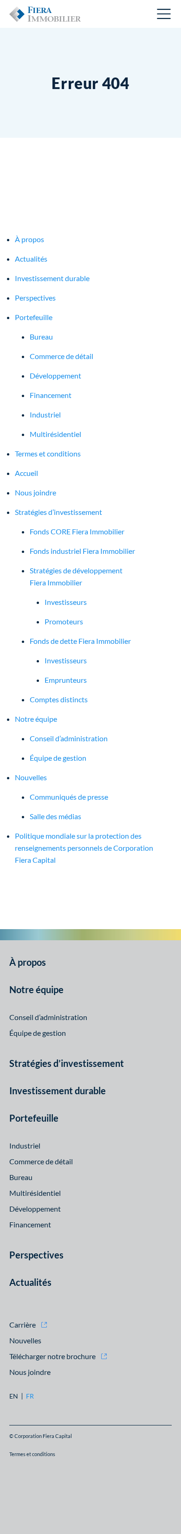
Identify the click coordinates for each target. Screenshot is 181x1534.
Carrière (22, 1324)
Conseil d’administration (69, 738)
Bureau (41, 336)
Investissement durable (52, 278)
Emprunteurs (66, 679)
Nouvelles (31, 777)
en (13, 1396)
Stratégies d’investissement (58, 511)
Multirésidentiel (55, 434)
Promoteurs (64, 621)
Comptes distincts (59, 699)
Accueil (26, 473)
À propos (29, 239)
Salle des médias (55, 816)
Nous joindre (35, 492)
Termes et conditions (48, 453)
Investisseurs (66, 601)
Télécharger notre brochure (52, 1356)
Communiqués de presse (69, 796)
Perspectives (35, 297)
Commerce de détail (61, 356)
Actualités (31, 258)
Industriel (45, 414)
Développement (55, 375)
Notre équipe (36, 718)
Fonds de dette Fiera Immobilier (80, 640)
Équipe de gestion (58, 757)
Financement (50, 395)
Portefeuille (33, 317)
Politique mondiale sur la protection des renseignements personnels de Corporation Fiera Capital (84, 847)
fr (30, 1396)
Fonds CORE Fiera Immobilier (77, 531)
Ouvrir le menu (164, 14)
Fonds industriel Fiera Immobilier (82, 550)
